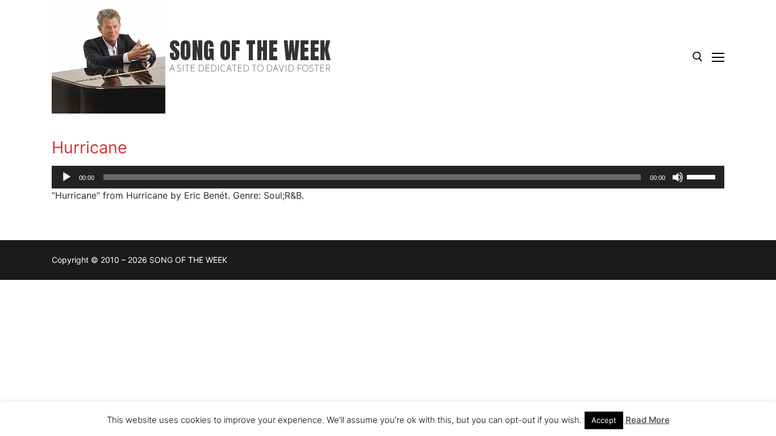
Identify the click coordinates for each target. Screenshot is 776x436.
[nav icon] (718, 57)
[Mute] (677, 177)
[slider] (703, 176)
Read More (647, 419)
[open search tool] (697, 57)
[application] (388, 177)
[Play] (66, 177)
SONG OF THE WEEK (250, 51)
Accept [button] (603, 420)
